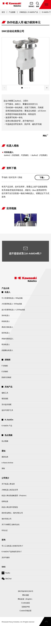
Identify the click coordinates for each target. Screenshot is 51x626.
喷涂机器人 (6, 344)
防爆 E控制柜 (6, 377)
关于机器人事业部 (8, 484)
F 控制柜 (5, 366)
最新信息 (5, 457)
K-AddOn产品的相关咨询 (11, 552)
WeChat (6, 580)
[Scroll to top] (45, 621)
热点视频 (5, 441)
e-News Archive (7, 463)
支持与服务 (6, 557)
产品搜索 (12, 12)
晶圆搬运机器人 (7, 350)
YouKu (6, 574)
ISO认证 (5, 530)
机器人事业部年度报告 (10, 507)
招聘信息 (5, 501)
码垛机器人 (6, 321)
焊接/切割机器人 (7, 339)
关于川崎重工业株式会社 (11, 524)
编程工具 (5, 393)
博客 (3, 468)
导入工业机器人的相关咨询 (11, 547)
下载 (44, 178)
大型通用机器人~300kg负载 (12, 304)
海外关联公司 (6, 519)
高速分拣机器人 (7, 327)
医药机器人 (6, 333)
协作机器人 (6, 315)
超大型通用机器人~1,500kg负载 (13, 310)
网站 (46, 136)
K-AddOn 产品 (7, 426)
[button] (46, 88)
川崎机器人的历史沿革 (10, 490)
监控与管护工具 (7, 410)
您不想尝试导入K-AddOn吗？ (25, 253)
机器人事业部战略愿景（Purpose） (14, 496)
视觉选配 (5, 399)
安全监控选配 (6, 404)
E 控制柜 (5, 371)
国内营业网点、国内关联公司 (12, 513)
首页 (3, 12)
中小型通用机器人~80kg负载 (12, 298)
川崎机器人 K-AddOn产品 (28, 12)
